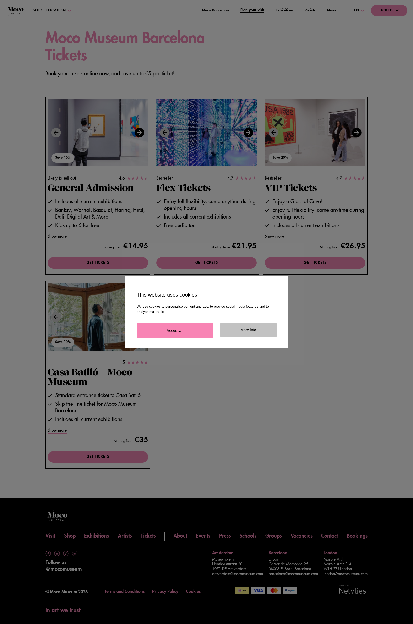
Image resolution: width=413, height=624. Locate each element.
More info (248, 330)
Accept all (175, 330)
